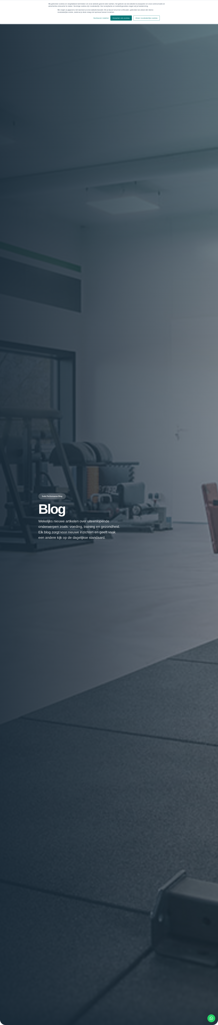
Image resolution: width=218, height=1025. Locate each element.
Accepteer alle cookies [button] (121, 18)
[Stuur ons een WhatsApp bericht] (211, 1018)
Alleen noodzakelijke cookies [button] (146, 18)
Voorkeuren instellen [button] (101, 18)
